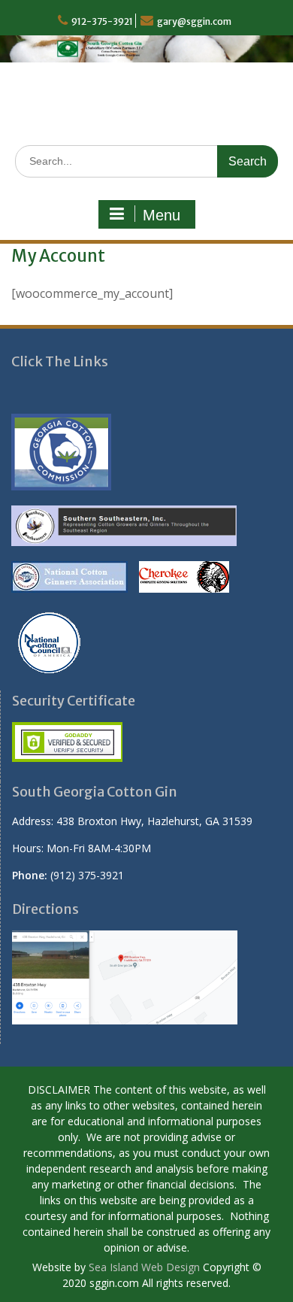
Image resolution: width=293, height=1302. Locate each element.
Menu (161, 215)
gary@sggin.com (194, 21)
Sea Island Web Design (144, 1267)
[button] (147, 848)
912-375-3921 (102, 21)
